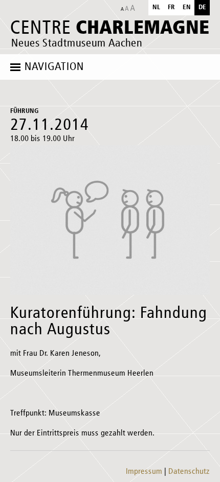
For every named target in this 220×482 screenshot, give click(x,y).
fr (171, 7)
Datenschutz (189, 472)
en (187, 7)
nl (156, 7)
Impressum (144, 472)
